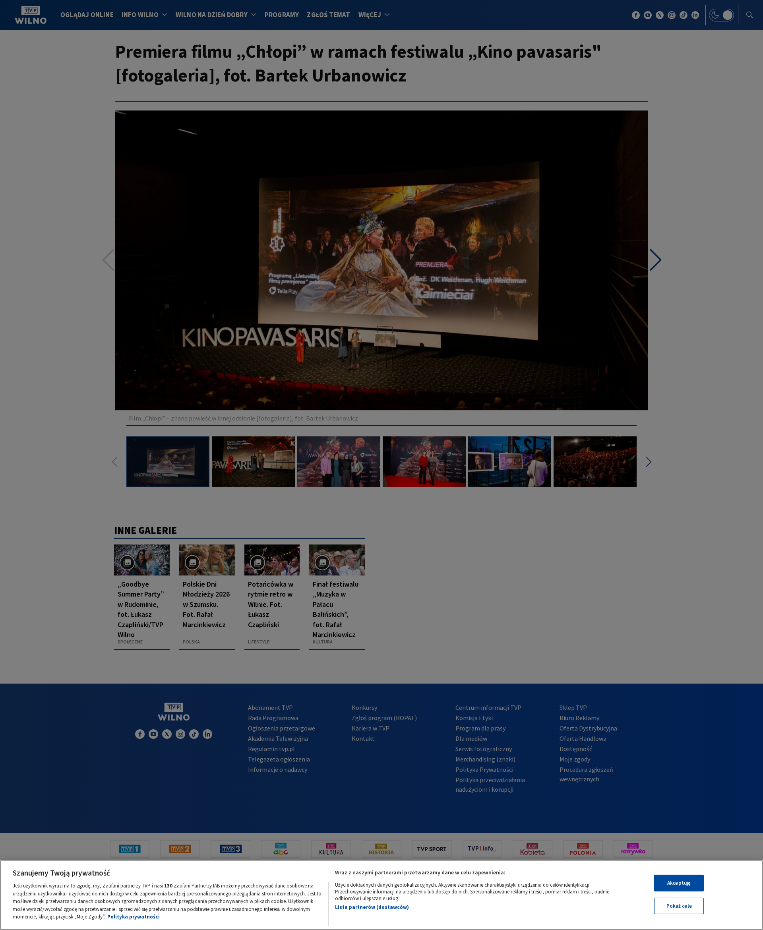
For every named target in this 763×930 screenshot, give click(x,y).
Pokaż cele (679, 906)
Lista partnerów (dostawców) (372, 907)
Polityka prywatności (133, 916)
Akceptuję (679, 883)
